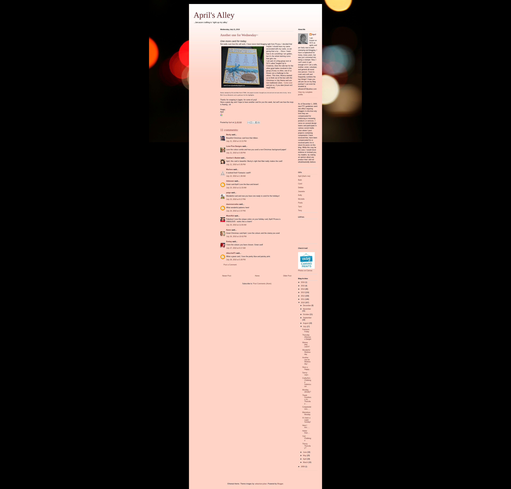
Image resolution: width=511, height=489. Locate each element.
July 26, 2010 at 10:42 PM (236, 236)
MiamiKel (230, 216)
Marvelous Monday (306, 413)
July (305, 327)
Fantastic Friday (306, 330)
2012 (303, 296)
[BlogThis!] (251, 122)
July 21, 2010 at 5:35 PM (236, 164)
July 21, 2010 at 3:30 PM (236, 153)
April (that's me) (304, 176)
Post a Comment (230, 265)
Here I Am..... (306, 426)
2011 (303, 299)
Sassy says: (305, 374)
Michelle (301, 199)
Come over (288, 83)
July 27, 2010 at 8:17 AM (236, 248)
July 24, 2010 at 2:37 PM (236, 211)
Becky (228, 135)
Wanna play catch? (306, 345)
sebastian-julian (261, 484)
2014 (303, 289)
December (307, 305)
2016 (303, 282)
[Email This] (248, 122)
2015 (303, 286)
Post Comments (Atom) (262, 284)
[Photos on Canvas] (306, 268)
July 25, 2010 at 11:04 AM (236, 225)
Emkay (229, 242)
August (306, 323)
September (307, 318)
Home (257, 276)
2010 (303, 303)
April (314, 34)
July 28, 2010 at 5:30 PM (236, 260)
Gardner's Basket (233, 158)
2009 (303, 467)
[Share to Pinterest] (258, 122)
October (306, 314)
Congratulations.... (306, 408)
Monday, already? (306, 391)
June (305, 452)
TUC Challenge (306, 438)
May (305, 455)
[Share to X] (253, 122)
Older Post (287, 276)
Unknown (230, 181)
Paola (300, 203)
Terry (300, 210)
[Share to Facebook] (256, 122)
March (305, 462)
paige (228, 193)
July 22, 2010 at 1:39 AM (236, 176)
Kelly (300, 195)
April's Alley (214, 15)
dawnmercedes (232, 204)
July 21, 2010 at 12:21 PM (236, 141)
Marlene (229, 169)
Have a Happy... (306, 368)
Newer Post (226, 276)
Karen (228, 230)
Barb (300, 180)
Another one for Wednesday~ (306, 361)
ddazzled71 (231, 253)
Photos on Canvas (305, 271)
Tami (300, 207)
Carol (300, 184)
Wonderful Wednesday (306, 352)
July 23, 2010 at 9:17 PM (236, 199)
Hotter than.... (306, 432)
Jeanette (301, 191)
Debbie (300, 188)
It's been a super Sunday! (306, 420)
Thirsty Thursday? (306, 446)
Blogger (280, 484)
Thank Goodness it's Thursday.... (306, 399)
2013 (303, 292)
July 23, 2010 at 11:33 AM (236, 188)
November (307, 309)
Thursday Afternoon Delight (306, 337)
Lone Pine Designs (234, 146)
